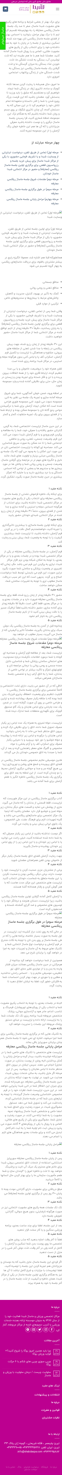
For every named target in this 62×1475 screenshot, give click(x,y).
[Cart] (5, 9)
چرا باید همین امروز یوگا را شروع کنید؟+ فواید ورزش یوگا (28, 1352)
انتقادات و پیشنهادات (47, 1394)
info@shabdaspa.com (30, 1451)
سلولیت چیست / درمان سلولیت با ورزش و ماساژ (27, 1374)
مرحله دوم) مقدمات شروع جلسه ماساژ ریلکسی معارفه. (33, 181)
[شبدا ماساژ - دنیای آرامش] (32, 9)
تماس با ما (10, 1467)
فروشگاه (44, 1467)
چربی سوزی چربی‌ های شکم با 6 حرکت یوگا (29, 1363)
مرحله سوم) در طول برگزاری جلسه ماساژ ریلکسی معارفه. (32, 191)
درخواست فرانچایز (31, 1467)
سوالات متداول (30, 1469)
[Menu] (58, 9)
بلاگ (19, 1467)
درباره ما (55, 1402)
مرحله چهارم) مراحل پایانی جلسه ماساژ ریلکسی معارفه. (33, 201)
